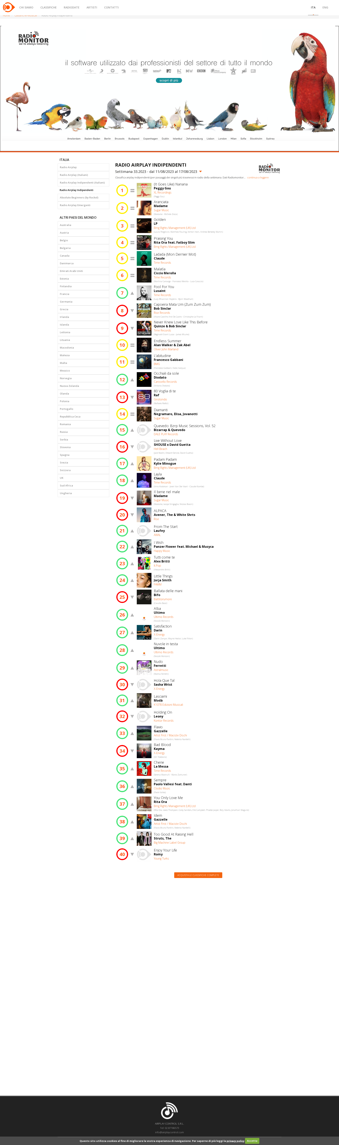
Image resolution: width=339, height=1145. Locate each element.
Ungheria (66, 493)
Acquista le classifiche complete (198, 875)
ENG (325, 7)
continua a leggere (258, 177)
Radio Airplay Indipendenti (76, 190)
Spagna (64, 455)
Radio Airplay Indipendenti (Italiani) (82, 182)
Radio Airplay (68, 167)
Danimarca (67, 263)
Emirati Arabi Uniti (71, 271)
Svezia (64, 462)
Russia (64, 432)
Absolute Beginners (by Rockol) (79, 197)
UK (61, 478)
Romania (65, 424)
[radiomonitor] (269, 168)
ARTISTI (92, 7)
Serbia (64, 439)
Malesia (65, 355)
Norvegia (66, 378)
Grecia (64, 309)
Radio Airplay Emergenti (75, 205)
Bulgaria (65, 248)
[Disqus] (198, 931)
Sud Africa (66, 485)
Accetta (252, 1140)
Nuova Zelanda (69, 386)
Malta (63, 363)
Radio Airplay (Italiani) (74, 175)
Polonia (64, 401)
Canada (64, 255)
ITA (313, 7)
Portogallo (66, 409)
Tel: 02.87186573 (169, 1128)
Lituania (65, 340)
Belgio (64, 240)
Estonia (64, 278)
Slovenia (65, 447)
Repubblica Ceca (70, 416)
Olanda (64, 393)
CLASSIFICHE (48, 7)
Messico (65, 370)
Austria (64, 232)
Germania (66, 301)
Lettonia (65, 332)
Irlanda (64, 317)
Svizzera (65, 470)
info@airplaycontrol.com (169, 1132)
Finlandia (66, 286)
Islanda (64, 324)
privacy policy (235, 1140)
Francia (64, 294)
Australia (65, 225)
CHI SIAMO (26, 7)
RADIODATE (71, 7)
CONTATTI (111, 7)
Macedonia (67, 347)
